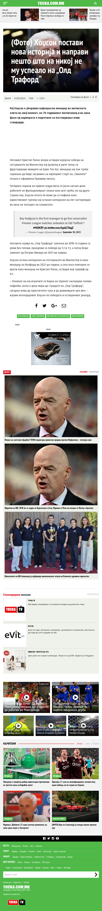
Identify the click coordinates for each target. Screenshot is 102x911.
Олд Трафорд (38, 316)
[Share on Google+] (54, 305)
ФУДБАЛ (8, 776)
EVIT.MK (30, 626)
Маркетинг (17, 882)
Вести (6, 845)
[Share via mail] (64, 305)
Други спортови (60, 851)
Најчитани (9, 743)
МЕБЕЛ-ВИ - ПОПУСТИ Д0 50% (38, 652)
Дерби (8, 98)
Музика (27, 862)
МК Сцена (46, 862)
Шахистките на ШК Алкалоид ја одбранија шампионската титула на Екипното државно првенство (47, 576)
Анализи (39, 846)
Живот (6, 856)
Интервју (67, 868)
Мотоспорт (47, 851)
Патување (50, 857)
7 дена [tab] (87, 743)
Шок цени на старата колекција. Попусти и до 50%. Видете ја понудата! (61, 655)
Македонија (16, 846)
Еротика (45, 868)
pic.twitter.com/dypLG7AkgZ (58, 228)
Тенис (39, 851)
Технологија (17, 868)
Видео (59, 868)
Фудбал (15, 851)
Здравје (15, 857)
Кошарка (23, 851)
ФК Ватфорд (77, 316)
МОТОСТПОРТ (59, 818)
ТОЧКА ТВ (31, 600)
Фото (53, 868)
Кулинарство (61, 857)
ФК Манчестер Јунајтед (58, 316)
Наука (8, 868)
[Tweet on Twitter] (44, 305)
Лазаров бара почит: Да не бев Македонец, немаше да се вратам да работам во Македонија (26, 706)
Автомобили (28, 868)
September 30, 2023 (72, 232)
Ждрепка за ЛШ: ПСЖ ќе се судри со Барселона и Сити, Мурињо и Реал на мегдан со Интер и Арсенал (49, 508)
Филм (20, 862)
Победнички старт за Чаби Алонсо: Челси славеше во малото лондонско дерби (70, 706)
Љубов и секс (39, 857)
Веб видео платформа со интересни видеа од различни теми (56, 604)
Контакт (26, 882)
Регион (25, 846)
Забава (37, 868)
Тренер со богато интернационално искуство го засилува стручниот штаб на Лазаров (84, 14)
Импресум (7, 882)
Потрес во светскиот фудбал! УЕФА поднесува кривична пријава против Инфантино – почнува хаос (48, 440)
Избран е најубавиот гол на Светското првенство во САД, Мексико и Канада (81, 729)
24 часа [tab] (79, 743)
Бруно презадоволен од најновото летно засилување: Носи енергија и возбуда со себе (35, 14)
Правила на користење (11, 894)
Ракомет (32, 851)
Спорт (6, 851)
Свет (31, 846)
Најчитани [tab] (94, 372)
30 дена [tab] (96, 743)
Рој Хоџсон (23, 316)
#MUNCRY (38, 228)
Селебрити (36, 862)
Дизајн (70, 857)
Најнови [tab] (83, 372)
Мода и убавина (26, 857)
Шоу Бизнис (9, 862)
